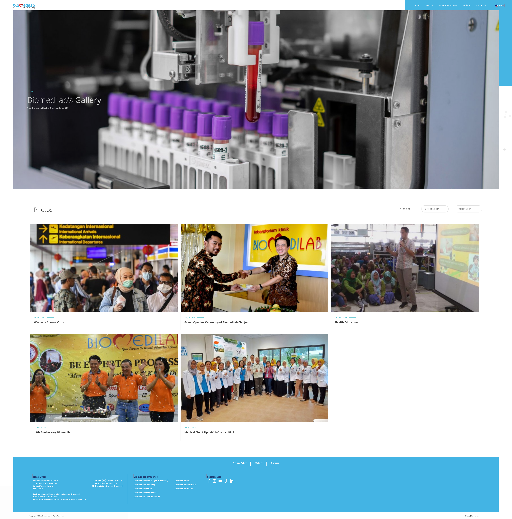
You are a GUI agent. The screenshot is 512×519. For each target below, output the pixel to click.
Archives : (405, 208)
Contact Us (481, 5)
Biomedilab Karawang (144, 485)
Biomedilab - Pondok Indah (147, 497)
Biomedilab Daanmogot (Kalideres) (151, 480)
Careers (275, 463)
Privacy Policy (240, 463)
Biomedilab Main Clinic (145, 493)
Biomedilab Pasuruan (185, 485)
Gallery (259, 463)
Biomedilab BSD (182, 480)
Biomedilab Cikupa (143, 489)
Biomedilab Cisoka (184, 489)
